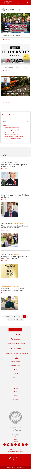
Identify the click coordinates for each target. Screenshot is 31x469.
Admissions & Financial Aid (15, 353)
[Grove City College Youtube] (15, 444)
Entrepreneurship (19, 223)
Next (17, 319)
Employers (15, 378)
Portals (15, 391)
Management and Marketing (10, 286)
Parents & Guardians (15, 361)
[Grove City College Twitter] (8, 444)
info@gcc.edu (15, 436)
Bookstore (15, 404)
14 (14, 319)
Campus (16, 162)
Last (22, 319)
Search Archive (7, 119)
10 (24, 316)
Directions (15, 439)
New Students (15, 382)
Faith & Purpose (15, 348)
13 (11, 319)
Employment (15, 400)
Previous (8, 316)
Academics (15, 339)
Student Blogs (20, 451)
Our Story (15, 334)
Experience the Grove (15, 344)
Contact (15, 441)
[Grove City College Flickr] (23, 444)
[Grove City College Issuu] (19, 444)
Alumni (16, 193)
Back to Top (14, 330)
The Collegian (11, 451)
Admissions (17, 254)
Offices (15, 395)
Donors (15, 369)
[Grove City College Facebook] (4, 444)
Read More (4, 168)
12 (8, 319)
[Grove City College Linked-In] (26, 444)
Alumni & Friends (15, 365)
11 (27, 316)
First (4, 316)
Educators (15, 373)
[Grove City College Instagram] (12, 444)
